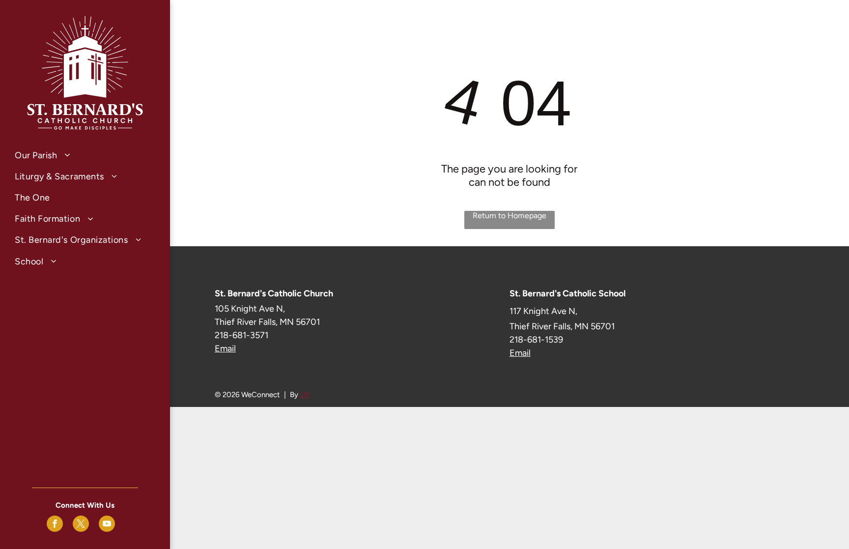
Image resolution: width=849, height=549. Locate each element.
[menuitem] (85, 155)
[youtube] (107, 525)
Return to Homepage (509, 215)
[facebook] (55, 525)
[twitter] (81, 525)
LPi (305, 394)
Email (225, 348)
